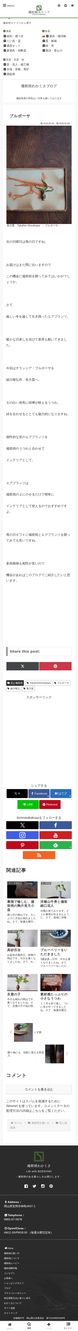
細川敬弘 (15, 688)
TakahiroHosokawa (40, 683)
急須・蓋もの (54, 50)
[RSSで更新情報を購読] (39, 855)
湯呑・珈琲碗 (57, 36)
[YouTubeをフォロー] (55, 835)
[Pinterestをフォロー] (22, 845)
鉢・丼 (50, 45)
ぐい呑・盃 (14, 40)
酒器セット (14, 45)
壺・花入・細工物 (18, 64)
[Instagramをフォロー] (22, 835)
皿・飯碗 (51, 40)
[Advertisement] (39, 738)
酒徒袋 (11, 74)
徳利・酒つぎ (15, 36)
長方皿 (30, 688)
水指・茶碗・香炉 (18, 69)
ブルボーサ (63, 683)
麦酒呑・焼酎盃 (16, 50)
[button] (70, 823)
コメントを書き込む (39, 1089)
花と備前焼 (17, 683)
